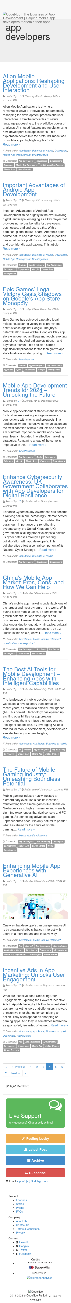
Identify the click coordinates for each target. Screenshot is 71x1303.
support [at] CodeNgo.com (32, 1181)
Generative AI (60, 950)
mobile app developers (26, 165)
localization (23, 653)
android (22, 265)
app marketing (58, 749)
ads (20, 946)
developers (42, 161)
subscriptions (38, 653)
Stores (20, 1204)
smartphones (10, 273)
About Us (21, 1221)
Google (35, 269)
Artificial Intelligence (13, 950)
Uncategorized (40, 154)
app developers (26, 161)
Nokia (50, 845)
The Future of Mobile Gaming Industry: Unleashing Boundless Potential (31, 776)
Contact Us (22, 1225)
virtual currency (11, 1050)
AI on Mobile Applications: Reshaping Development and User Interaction (34, 83)
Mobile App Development (16, 154)
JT (19, 96)
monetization (10, 643)
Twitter (23, 1250)
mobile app (37, 754)
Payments (45, 461)
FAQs (19, 1211)
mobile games (52, 754)
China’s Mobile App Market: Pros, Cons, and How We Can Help (33, 582)
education (8, 461)
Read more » (11, 144)
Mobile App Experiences (15, 954)
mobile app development (52, 165)
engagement (56, 161)
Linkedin (24, 1242)
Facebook (25, 1253)
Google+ (24, 1246)
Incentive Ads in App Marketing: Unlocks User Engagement (34, 974)
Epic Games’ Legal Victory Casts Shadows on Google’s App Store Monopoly (32, 296)
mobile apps (9, 169)
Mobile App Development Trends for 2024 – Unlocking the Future (35, 389)
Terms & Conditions (28, 1229)
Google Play (47, 269)
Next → (15, 1073)
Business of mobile (42, 150)
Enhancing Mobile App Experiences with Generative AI (31, 870)
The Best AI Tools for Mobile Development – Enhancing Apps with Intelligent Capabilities (31, 676)
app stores (54, 649)
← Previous (18, 1067)
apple (18, 369)
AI (20, 749)
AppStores (25, 150)
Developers (61, 150)
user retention (25, 169)
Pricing (20, 1208)
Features (21, 1200)
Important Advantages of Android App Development (34, 189)
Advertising (25, 743)
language (8, 165)
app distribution (54, 265)
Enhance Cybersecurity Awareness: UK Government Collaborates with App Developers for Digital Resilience (35, 486)
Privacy (20, 1232)
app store (8, 369)
